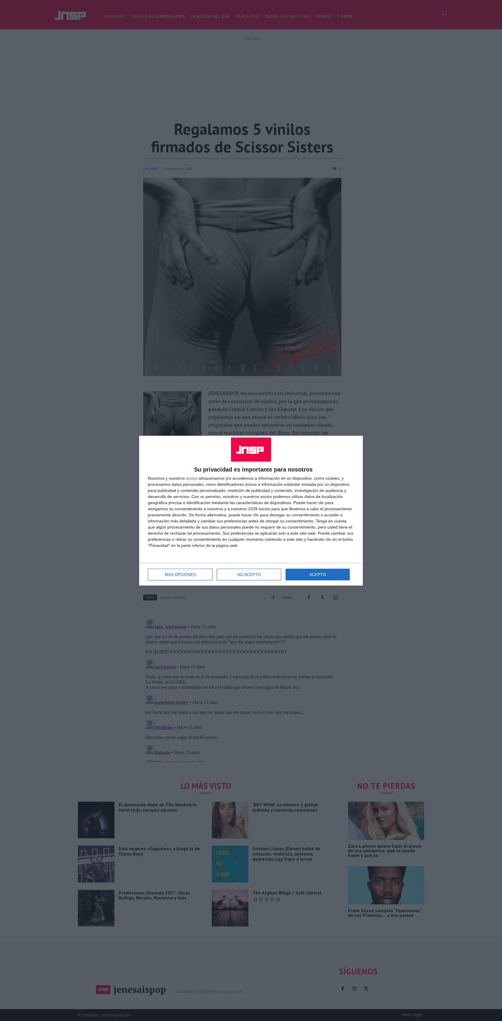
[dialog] (251, 511)
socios (192, 478)
